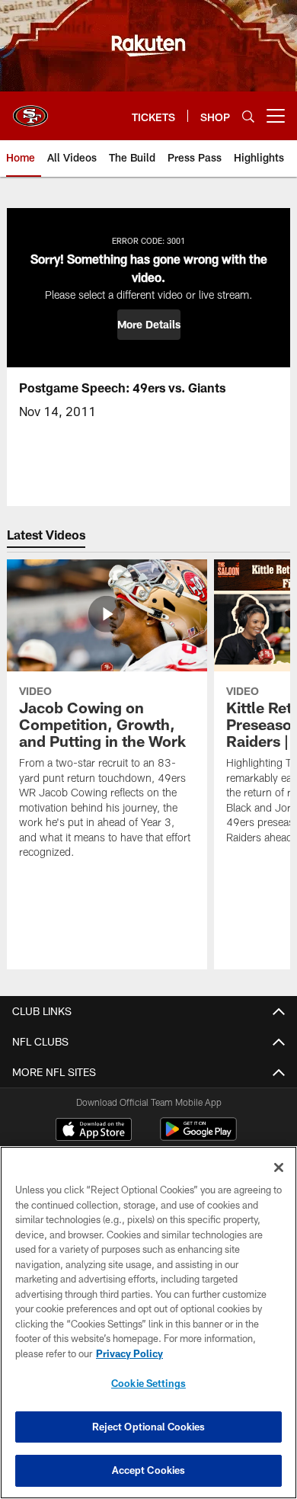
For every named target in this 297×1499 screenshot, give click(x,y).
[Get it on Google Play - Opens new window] (198, 1136)
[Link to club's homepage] (30, 110)
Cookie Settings (148, 1383)
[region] (148, 1322)
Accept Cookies (149, 1470)
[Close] (278, 1167)
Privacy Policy (129, 1353)
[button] (148, 324)
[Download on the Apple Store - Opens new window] (93, 1131)
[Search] (248, 116)
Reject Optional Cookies (149, 1427)
